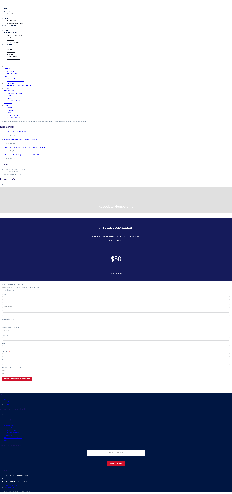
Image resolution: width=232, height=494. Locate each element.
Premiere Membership (13, 432)
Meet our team (11, 16)
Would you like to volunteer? (11, 368)
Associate (10, 40)
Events (6, 18)
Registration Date (8, 319)
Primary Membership (10, 485)
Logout (9, 49)
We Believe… (11, 13)
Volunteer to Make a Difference (13, 438)
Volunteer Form (9, 487)
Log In (6, 47)
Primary (9, 37)
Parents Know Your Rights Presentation (19, 28)
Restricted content (13, 42)
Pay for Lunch (8, 435)
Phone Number (7, 311)
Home (6, 9)
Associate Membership (13, 430)
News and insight (10, 25)
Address (5, 335)
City (3, 343)
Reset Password (12, 56)
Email (4, 303)
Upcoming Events (9, 425)
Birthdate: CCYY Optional (10, 327)
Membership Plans (10, 33)
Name (4, 294)
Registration (11, 52)
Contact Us (8, 44)
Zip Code (5, 351)
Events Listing (11, 21)
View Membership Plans (14, 35)
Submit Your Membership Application (17, 379)
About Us (7, 11)
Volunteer (8, 30)
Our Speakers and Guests (15, 23)
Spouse (4, 360)
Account (10, 54)
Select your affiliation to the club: (13, 284)
